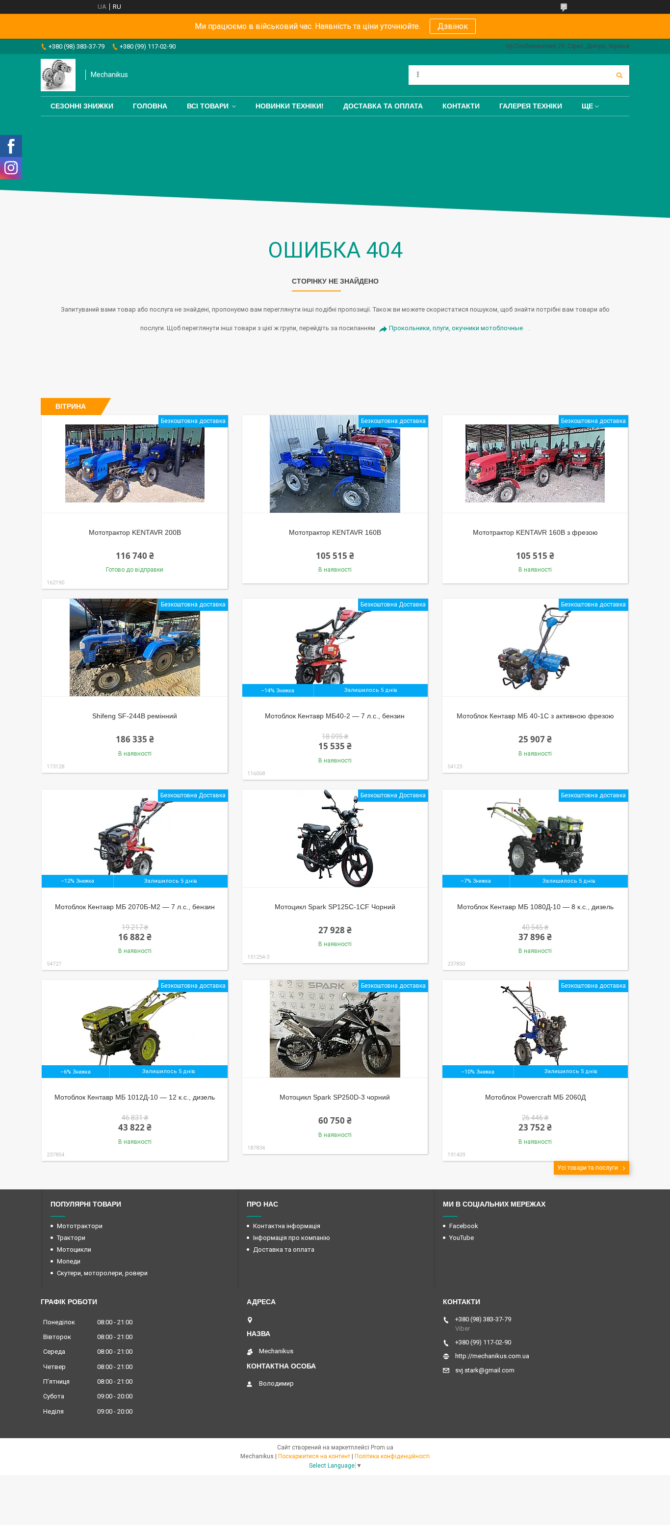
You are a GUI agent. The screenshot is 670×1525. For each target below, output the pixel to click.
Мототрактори (80, 1226)
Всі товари (208, 106)
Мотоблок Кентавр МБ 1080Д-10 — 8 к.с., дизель (535, 907)
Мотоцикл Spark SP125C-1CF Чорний (335, 907)
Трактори (71, 1237)
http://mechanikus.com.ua (492, 1356)
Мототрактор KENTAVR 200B (135, 532)
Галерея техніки (530, 106)
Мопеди (68, 1261)
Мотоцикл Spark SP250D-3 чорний (335, 1097)
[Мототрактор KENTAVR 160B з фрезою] (535, 464)
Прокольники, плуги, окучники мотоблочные (456, 328)
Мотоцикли (74, 1249)
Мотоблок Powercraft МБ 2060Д (535, 1097)
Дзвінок (453, 26)
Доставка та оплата (383, 106)
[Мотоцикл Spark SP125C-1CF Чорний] (335, 838)
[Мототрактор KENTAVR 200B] (135, 464)
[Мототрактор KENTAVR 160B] (335, 464)
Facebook (463, 1226)
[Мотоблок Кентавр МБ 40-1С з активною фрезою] (535, 648)
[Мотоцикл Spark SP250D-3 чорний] (335, 1029)
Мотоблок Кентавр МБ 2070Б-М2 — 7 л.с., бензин (135, 907)
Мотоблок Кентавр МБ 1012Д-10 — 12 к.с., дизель (134, 1097)
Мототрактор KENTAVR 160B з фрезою (535, 532)
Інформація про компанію (291, 1237)
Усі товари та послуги (587, 1167)
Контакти (461, 106)
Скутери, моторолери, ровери (102, 1273)
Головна (150, 106)
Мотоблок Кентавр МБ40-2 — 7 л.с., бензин (335, 716)
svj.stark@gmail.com (485, 1370)
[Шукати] (619, 75)
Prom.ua (382, 1447)
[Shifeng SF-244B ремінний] (135, 648)
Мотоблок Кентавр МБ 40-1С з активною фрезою (535, 716)
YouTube (461, 1237)
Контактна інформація (286, 1226)
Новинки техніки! (290, 106)
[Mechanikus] (58, 75)
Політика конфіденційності (392, 1456)
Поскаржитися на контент (314, 1456)
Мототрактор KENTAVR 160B (335, 532)
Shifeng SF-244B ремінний (134, 716)
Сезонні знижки (82, 106)
